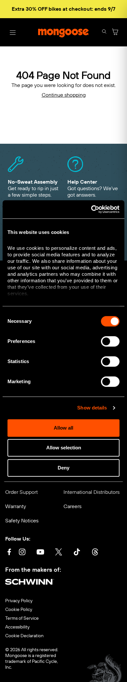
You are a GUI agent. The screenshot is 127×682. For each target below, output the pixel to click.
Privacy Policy (19, 601)
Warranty (15, 506)
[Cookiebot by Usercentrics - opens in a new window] (91, 209)
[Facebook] (9, 552)
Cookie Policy (18, 610)
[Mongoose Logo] (63, 32)
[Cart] (115, 32)
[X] (59, 552)
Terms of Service (22, 618)
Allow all (63, 428)
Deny (63, 467)
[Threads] (95, 552)
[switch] (110, 341)
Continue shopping (64, 94)
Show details (92, 407)
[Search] (104, 32)
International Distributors (92, 492)
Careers (72, 506)
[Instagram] (22, 552)
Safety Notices (21, 520)
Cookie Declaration (24, 636)
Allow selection (63, 447)
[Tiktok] (77, 552)
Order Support (21, 492)
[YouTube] (40, 552)
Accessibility (17, 627)
